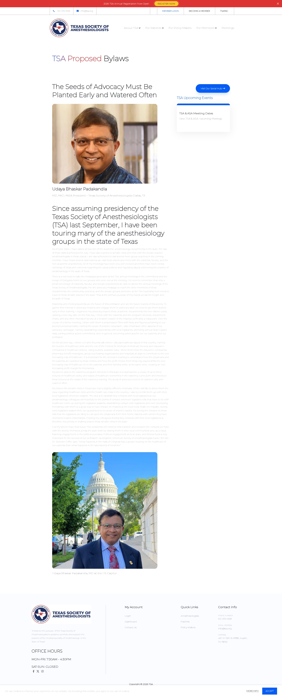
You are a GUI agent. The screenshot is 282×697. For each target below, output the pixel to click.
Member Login (170, 11)
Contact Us (130, 627)
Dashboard (131, 621)
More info (252, 691)
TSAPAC (224, 11)
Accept (270, 691)
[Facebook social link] (34, 671)
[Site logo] (79, 27)
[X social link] (38, 671)
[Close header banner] (278, 3)
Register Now (166, 3)
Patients (185, 621)
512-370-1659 (63, 11)
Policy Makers (188, 627)
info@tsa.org (87, 11)
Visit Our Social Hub (211, 88)
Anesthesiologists (190, 615)
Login (128, 615)
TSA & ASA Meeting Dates (196, 113)
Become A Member (199, 11)
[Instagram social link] (42, 671)
